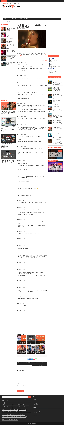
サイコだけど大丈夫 (18, 406)
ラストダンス (28, 413)
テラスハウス (10, 411)
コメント (18, 372)
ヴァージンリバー (5, 416)
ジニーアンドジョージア (23, 408)
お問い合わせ (36, 410)
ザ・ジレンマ (15, 408)
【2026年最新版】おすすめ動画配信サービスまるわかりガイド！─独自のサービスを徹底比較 (8, 128)
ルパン (18, 414)
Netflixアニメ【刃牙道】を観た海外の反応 (55, 167)
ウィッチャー (9, 404)
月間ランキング (11, 418)
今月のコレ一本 (12, 416)
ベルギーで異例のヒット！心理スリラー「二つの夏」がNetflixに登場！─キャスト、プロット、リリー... (55, 109)
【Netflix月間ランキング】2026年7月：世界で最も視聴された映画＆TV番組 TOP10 (8, 112)
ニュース (8, 18)
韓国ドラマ (16, 419)
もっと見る (60, 73)
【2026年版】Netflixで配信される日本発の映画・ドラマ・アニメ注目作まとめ (8, 145)
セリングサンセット (22, 409)
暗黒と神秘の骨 (5, 418)
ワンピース (22, 414)
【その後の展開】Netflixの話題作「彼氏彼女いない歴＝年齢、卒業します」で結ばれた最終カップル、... (55, 89)
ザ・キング (4, 408)
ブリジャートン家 (15, 413)
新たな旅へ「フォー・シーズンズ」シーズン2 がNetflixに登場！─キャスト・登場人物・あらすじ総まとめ (55, 154)
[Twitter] (60, 1)
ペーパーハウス (21, 413)
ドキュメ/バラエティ (17, 411)
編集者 (23, 28)
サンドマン (24, 406)
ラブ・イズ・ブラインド (6, 414)
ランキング (20, 18)
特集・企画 (26, 18)
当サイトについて (37, 412)
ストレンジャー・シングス (6, 409)
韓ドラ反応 (11, 419)
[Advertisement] (43, 10)
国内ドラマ (22, 416)
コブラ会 (11, 406)
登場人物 (21, 55)
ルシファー (14, 414)
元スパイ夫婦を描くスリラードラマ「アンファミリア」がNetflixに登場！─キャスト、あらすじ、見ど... (55, 123)
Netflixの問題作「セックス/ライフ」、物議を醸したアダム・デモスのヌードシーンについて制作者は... (55, 142)
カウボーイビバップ (5, 406)
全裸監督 (17, 416)
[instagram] (62, 1)
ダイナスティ (4, 411)
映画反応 (26, 416)
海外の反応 (14, 18)
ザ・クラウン (9, 408)
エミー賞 (22, 404)
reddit (46, 60)
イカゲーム (4, 404)
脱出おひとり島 (5, 419)
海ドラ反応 (25, 356)
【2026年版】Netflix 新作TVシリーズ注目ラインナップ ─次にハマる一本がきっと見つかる (8, 161)
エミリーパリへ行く (16, 404)
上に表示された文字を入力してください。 (24, 385)
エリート (26, 404)
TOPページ (35, 399)
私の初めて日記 (23, 418)
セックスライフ (15, 409)
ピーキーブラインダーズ (6, 413)
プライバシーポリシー (37, 411)
